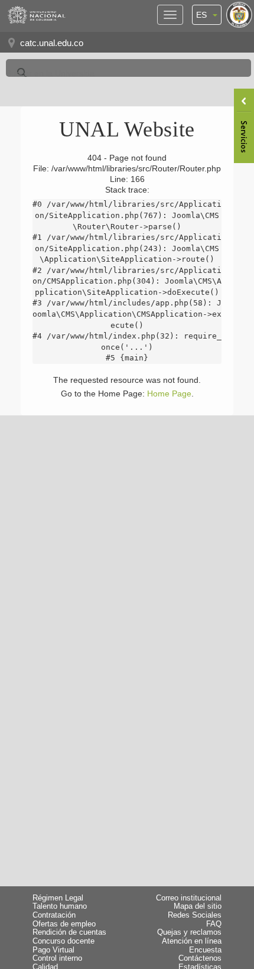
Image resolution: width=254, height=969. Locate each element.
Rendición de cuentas (69, 932)
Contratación (54, 915)
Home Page (169, 393)
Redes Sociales (195, 915)
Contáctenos (200, 958)
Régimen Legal (57, 898)
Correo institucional (189, 898)
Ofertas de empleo (64, 924)
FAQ (214, 924)
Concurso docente (63, 941)
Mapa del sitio (198, 906)
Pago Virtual (53, 950)
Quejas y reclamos (189, 932)
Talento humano (59, 906)
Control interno (57, 958)
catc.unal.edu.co (51, 43)
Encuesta (205, 950)
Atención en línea (192, 941)
